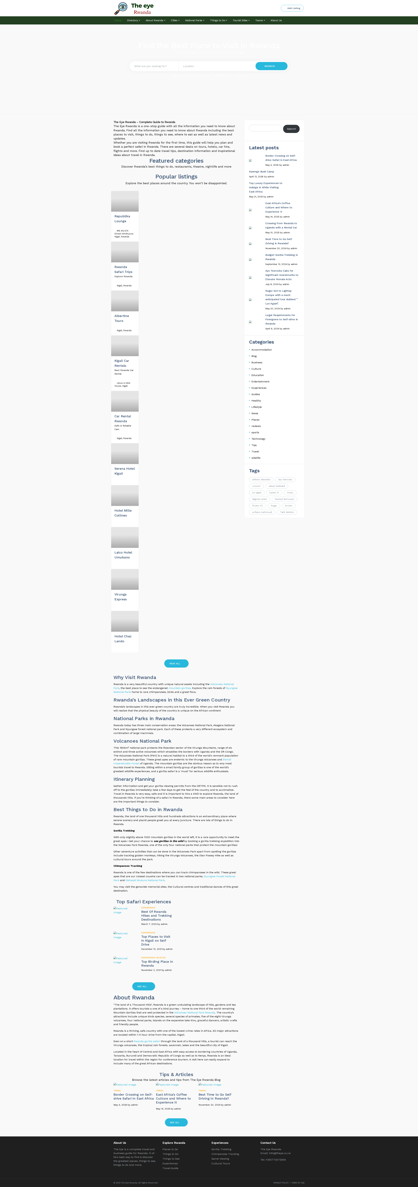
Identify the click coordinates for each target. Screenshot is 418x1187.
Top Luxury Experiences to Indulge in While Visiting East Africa (265, 187)
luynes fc (274, 492)
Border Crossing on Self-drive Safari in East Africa (133, 1096)
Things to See (171, 1158)
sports (255, 432)
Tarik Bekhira (287, 512)
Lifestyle (256, 407)
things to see (163, 134)
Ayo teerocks (285, 479)
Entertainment (222, 75)
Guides (255, 394)
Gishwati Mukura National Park (145, 880)
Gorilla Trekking (221, 1149)
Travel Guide (170, 1168)
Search (291, 128)
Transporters (241, 75)
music (290, 492)
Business (256, 362)
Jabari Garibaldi (276, 486)
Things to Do (170, 1154)
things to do (143, 134)
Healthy (256, 400)
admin (164, 924)
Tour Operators (202, 75)
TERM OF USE (298, 1183)
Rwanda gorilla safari (147, 1041)
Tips (254, 445)
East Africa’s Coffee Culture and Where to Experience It (173, 1098)
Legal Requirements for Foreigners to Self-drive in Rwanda (281, 319)
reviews (256, 426)
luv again (256, 492)
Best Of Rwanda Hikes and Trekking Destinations (156, 915)
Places (255, 419)
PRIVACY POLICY (281, 1183)
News (254, 413)
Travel (117, 1090)
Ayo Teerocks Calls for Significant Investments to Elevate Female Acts (281, 275)
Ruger (274, 505)
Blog (254, 356)
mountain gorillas (180, 688)
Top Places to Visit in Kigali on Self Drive (155, 940)
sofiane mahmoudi (262, 512)
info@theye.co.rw (280, 1153)
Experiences (148, 908)
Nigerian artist (259, 499)
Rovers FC (257, 505)
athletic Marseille (261, 479)
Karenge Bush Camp (261, 171)
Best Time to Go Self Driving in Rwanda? (215, 1096)
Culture (256, 368)
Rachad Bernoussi (284, 499)
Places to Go (170, 1149)
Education (257, 375)
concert (256, 486)
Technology (258, 438)
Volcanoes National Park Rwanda (194, 1012)
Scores (288, 505)
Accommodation (261, 349)
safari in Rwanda (146, 146)
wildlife (161, 957)
